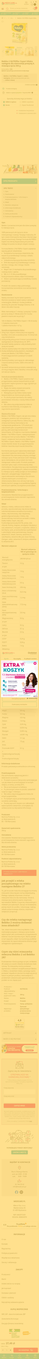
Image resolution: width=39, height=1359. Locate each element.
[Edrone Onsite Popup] (19, 679)
